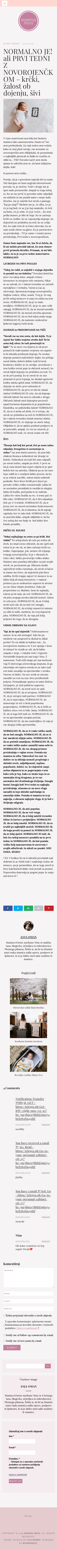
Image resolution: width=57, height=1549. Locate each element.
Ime (11, 1436)
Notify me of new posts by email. (24, 1340)
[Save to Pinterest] (49, 908)
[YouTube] (33, 1526)
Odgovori (46, 1124)
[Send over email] (28, 908)
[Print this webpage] (38, 908)
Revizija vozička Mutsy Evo (29, 1074)
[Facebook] (24, 1526)
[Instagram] (28, 1526)
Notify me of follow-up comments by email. (30, 1335)
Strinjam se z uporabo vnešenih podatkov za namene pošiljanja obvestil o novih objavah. (26, 1465)
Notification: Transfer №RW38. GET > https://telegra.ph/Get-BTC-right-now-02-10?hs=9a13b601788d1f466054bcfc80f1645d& (33, 1109)
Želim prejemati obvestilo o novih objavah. (28, 1315)
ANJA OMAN (28, 937)
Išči (48, 1366)
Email (12, 1447)
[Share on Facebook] (8, 908)
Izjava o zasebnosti (27, 1328)
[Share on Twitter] (18, 908)
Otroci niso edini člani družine (28, 1007)
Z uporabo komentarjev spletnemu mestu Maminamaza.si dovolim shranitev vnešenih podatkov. (29, 1325)
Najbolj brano (11, 44)
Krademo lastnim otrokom (28, 1041)
